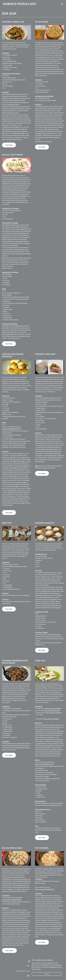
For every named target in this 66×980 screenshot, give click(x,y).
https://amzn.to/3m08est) (51, 719)
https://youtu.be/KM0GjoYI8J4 (11, 899)
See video (9, 609)
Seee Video (9, 950)
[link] (19, 4)
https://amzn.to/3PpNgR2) (53, 708)
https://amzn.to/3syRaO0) (54, 712)
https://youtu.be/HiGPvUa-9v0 (11, 429)
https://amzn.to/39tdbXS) (51, 710)
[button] (62, 4)
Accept (47, 974)
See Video (9, 145)
